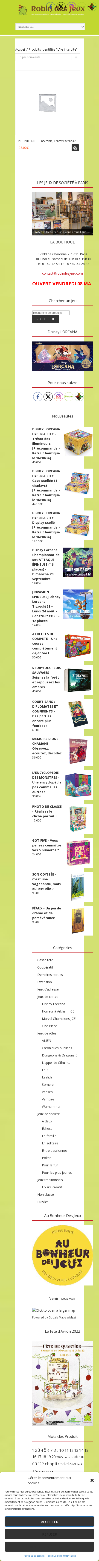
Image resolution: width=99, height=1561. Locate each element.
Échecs (47, 1128)
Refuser (49, 1534)
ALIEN (46, 1040)
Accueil (20, 49)
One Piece (49, 1026)
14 (81, 1450)
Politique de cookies (33, 1555)
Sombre (48, 1084)
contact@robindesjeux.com (62, 273)
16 (34, 1456)
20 (54, 1456)
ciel (65, 1463)
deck (79, 1464)
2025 (59, 1457)
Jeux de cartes (47, 996)
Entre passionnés (54, 1150)
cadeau (77, 1456)
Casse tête (45, 960)
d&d (73, 1464)
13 (76, 1450)
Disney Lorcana (53, 1004)
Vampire (48, 1099)
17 (39, 1456)
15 (86, 1450)
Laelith (47, 1077)
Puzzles (43, 1202)
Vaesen (47, 1092)
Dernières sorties (50, 974)
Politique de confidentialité (61, 1555)
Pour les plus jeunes (57, 1172)
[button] (92, 1480)
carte (38, 1463)
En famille (49, 1136)
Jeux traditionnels (50, 1180)
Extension (44, 982)
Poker (46, 1158)
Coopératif (45, 967)
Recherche (45, 319)
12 (71, 1450)
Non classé (45, 1194)
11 (66, 1450)
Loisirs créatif (52, 1187)
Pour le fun (50, 1165)
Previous (38, 191)
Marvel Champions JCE (59, 1018)
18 (44, 1456)
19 (49, 1456)
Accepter (49, 1521)
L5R (45, 1070)
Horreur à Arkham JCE (58, 1011)
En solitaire (50, 1143)
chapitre (53, 1463)
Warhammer (51, 1106)
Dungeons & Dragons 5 (59, 1055)
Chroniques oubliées (57, 1048)
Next (87, 191)
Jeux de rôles (46, 1033)
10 (61, 1450)
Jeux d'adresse (48, 989)
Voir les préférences (49, 1547)
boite (67, 1457)
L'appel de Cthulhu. (56, 1062)
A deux (47, 1121)
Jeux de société (48, 1114)
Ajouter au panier (75, 147)
